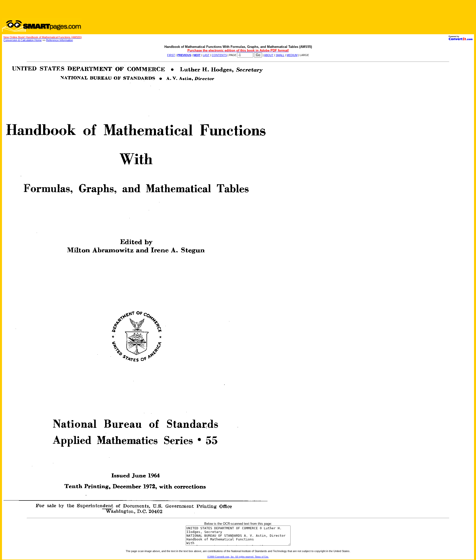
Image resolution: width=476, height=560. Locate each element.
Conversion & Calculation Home (22, 40)
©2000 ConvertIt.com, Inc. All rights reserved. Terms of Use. (238, 556)
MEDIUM (292, 55)
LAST (206, 55)
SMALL (280, 55)
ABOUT (268, 55)
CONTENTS (219, 55)
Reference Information (59, 40)
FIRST (171, 55)
